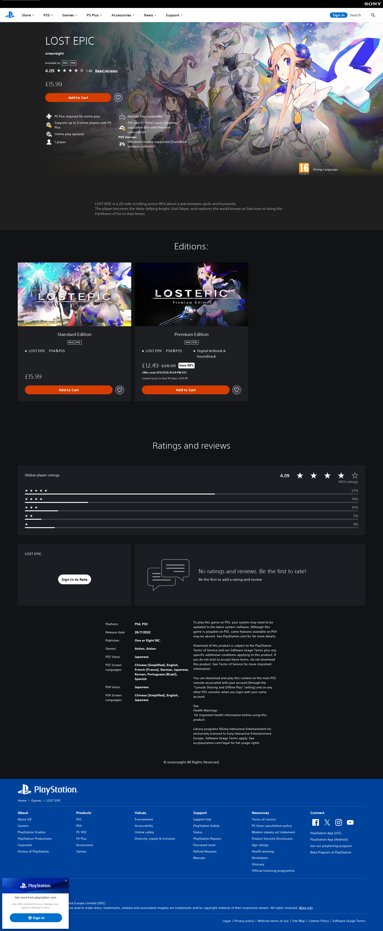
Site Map (298, 921)
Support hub (202, 819)
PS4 (79, 826)
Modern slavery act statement (273, 832)
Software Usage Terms (348, 921)
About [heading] (23, 812)
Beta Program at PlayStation (330, 852)
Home (22, 801)
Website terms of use (273, 921)
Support (172, 15)
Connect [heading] (317, 812)
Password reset (204, 845)
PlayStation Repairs (207, 839)
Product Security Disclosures (272, 839)
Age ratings (260, 845)
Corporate (25, 845)
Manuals (199, 858)
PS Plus (93, 15)
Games (68, 15)
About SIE (25, 819)
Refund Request (205, 851)
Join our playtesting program (331, 846)
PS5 (46, 15)
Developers (260, 858)
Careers (23, 826)
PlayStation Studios (32, 832)
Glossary (258, 864)
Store (26, 15)
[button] (74, 579)
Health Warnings (205, 710)
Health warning (263, 851)
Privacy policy (244, 921)
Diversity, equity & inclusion (155, 839)
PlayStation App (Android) (329, 839)
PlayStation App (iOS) (325, 833)
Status (197, 832)
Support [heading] (200, 812)
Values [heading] (140, 812)
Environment (144, 819)
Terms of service (264, 819)
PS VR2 (81, 832)
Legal (227, 921)
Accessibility (144, 826)
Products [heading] (83, 812)
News (148, 15)
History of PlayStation (33, 851)
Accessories (121, 15)
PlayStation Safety (206, 826)
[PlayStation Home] (10, 15)
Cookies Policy (319, 921)
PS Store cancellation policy (272, 826)
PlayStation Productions (35, 839)
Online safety (144, 832)
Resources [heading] (260, 812)
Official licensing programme (273, 871)
